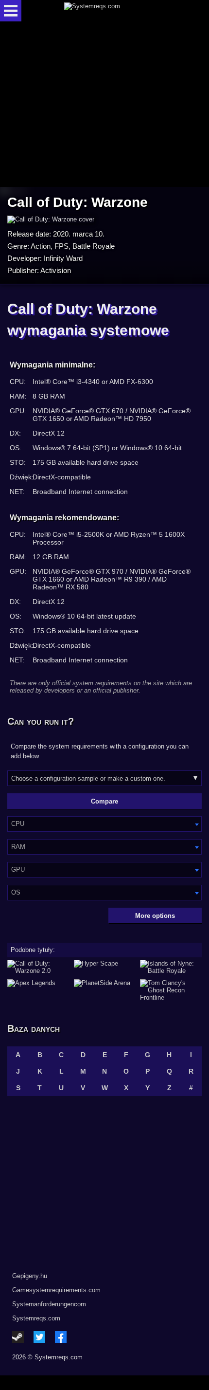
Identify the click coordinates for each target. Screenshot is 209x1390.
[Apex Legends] (38, 990)
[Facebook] (61, 1337)
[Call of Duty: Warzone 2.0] (38, 967)
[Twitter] (39, 1337)
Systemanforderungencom (49, 1304)
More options (155, 915)
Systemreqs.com (36, 1318)
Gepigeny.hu (29, 1276)
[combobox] (104, 824)
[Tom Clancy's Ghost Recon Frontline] (171, 990)
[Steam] (18, 1337)
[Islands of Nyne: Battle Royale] (171, 967)
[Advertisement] (104, 105)
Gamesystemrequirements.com (56, 1290)
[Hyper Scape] (105, 967)
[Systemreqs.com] (112, 10)
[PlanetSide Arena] (105, 990)
